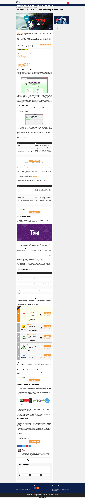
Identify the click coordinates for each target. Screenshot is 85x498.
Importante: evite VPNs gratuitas (23, 64)
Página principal (18, 7)
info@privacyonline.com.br (21, 487)
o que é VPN (49, 180)
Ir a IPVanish (47, 346)
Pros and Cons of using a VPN (22, 58)
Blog (53, 5)
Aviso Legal (38, 494)
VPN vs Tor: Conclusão (21, 66)
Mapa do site (35, 494)
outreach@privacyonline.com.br (26, 489)
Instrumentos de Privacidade (22, 5)
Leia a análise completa (47, 315)
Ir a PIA (47, 336)
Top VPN (29, 5)
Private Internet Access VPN (31, 334)
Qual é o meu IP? (48, 5)
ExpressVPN (29, 308)
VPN (21, 7)
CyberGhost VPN (30, 324)
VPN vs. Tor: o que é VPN (21, 57)
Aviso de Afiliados (48, 494)
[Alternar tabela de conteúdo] (31, 53)
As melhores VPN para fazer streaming (24, 63)
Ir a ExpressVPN (35, 160)
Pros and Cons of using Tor (22, 56)
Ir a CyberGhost (47, 326)
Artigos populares (40, 5)
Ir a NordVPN (47, 355)
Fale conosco (44, 494)
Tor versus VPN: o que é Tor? (22, 55)
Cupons (33, 5)
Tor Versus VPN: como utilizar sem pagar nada (25, 65)
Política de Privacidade (30, 494)
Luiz (16, 11)
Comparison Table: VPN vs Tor (22, 62)
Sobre (41, 494)
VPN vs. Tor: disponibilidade (22, 59)
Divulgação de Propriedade (54, 494)
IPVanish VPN (29, 344)
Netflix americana (34, 176)
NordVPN (28, 354)
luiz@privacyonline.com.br (25, 456)
